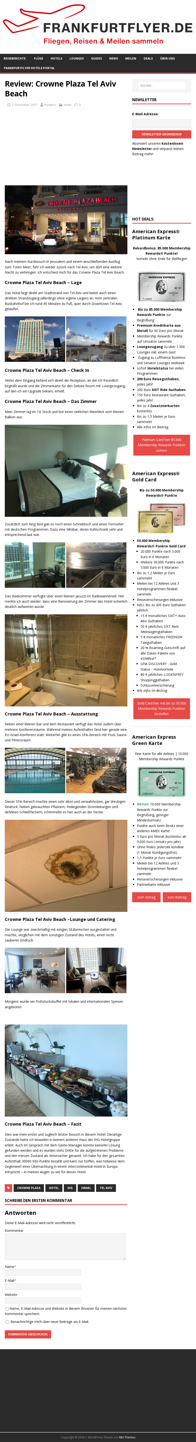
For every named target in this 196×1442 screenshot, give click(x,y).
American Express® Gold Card (156, 476)
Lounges (77, 58)
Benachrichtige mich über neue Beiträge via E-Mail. (50, 1321)
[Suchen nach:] (161, 86)
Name (9, 1266)
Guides (96, 58)
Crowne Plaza (28, 1188)
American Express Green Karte (154, 740)
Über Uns (167, 58)
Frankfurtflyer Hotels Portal (29, 68)
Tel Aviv (106, 1188)
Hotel (67, 105)
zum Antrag (146, 897)
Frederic (50, 105)
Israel (86, 1188)
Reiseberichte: (15, 58)
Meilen (130, 58)
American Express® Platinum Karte (156, 234)
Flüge (38, 58)
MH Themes (127, 1437)
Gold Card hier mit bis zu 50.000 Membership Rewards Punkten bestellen (161, 708)
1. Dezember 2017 (24, 105)
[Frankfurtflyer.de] (98, 46)
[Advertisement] (66, 147)
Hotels (56, 58)
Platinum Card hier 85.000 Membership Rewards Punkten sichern (161, 445)
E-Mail (9, 1280)
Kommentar (14, 1230)
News (113, 58)
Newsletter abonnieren (162, 134)
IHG (70, 1188)
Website (11, 1294)
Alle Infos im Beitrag (152, 427)
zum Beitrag (177, 897)
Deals (148, 58)
